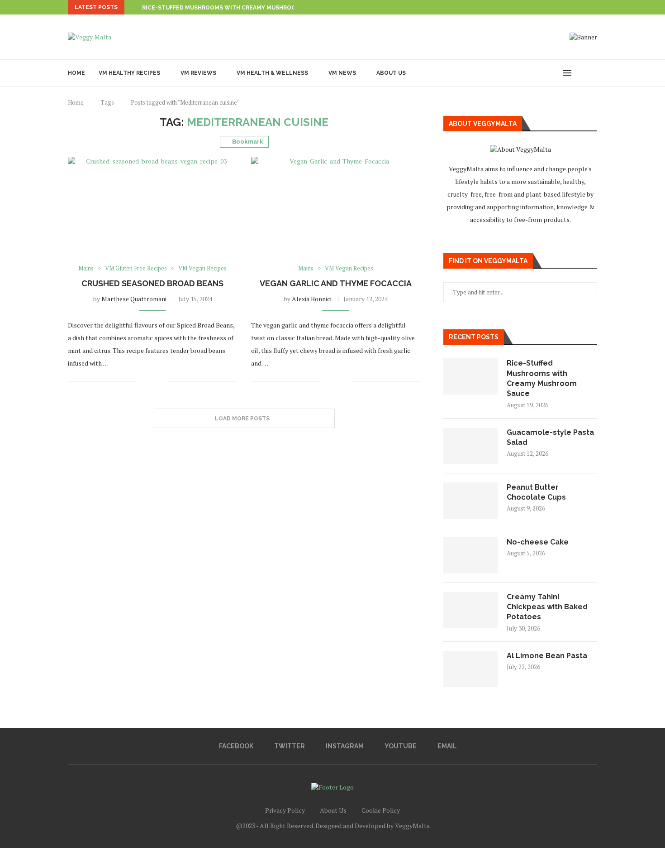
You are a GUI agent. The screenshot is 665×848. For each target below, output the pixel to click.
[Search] (581, 73)
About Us (391, 73)
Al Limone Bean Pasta (547, 655)
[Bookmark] (592, 73)
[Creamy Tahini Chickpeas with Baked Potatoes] (470, 610)
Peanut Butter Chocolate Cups (536, 492)
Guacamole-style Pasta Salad (550, 437)
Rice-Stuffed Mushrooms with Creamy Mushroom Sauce (231, 8)
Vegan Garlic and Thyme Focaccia (336, 283)
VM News (342, 73)
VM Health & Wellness (272, 73)
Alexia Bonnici (312, 298)
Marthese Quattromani (133, 298)
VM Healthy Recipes (129, 73)
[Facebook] (536, 73)
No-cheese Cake (538, 542)
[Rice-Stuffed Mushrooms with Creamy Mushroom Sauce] (470, 376)
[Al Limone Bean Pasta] (470, 669)
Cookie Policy (380, 810)
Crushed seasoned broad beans (152, 283)
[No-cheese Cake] (470, 555)
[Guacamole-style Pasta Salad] (470, 446)
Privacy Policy (285, 810)
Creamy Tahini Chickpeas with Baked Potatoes (547, 607)
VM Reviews (198, 73)
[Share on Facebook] (148, 381)
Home (76, 73)
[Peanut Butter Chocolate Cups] (470, 500)
